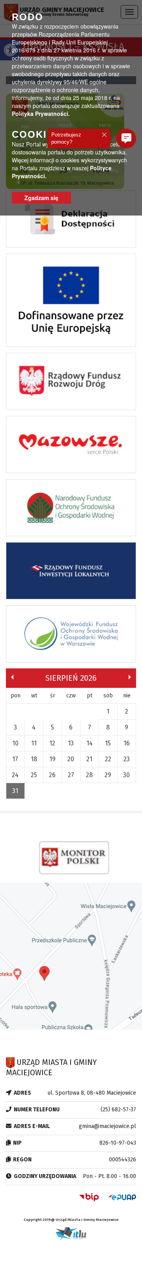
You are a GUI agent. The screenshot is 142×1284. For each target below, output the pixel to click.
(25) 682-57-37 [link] (118, 1109)
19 (52, 759)
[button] (126, 138)
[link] (71, 221)
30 (126, 775)
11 (34, 743)
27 (71, 775)
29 (108, 775)
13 (71, 743)
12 (52, 743)
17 (15, 759)
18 (34, 759)
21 (89, 759)
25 (34, 775)
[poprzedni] (12, 677)
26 (52, 775)
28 (89, 775)
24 (15, 775)
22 (108, 759)
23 (126, 759)
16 (126, 743)
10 (15, 743)
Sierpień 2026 (71, 678)
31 (15, 791)
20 (70, 759)
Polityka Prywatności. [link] (41, 113)
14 (89, 743)
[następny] (130, 677)
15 (108, 743)
